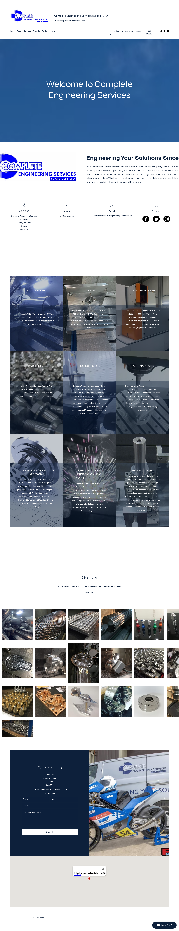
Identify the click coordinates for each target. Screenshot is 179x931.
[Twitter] (156, 219)
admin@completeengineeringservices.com (113, 216)
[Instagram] (161, 31)
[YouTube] (168, 31)
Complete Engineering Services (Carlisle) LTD (81, 15)
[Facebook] (164, 31)
